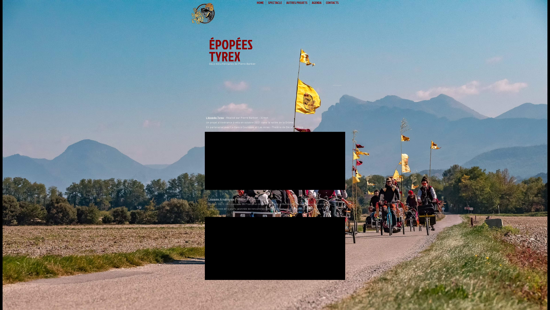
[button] (275, 2)
